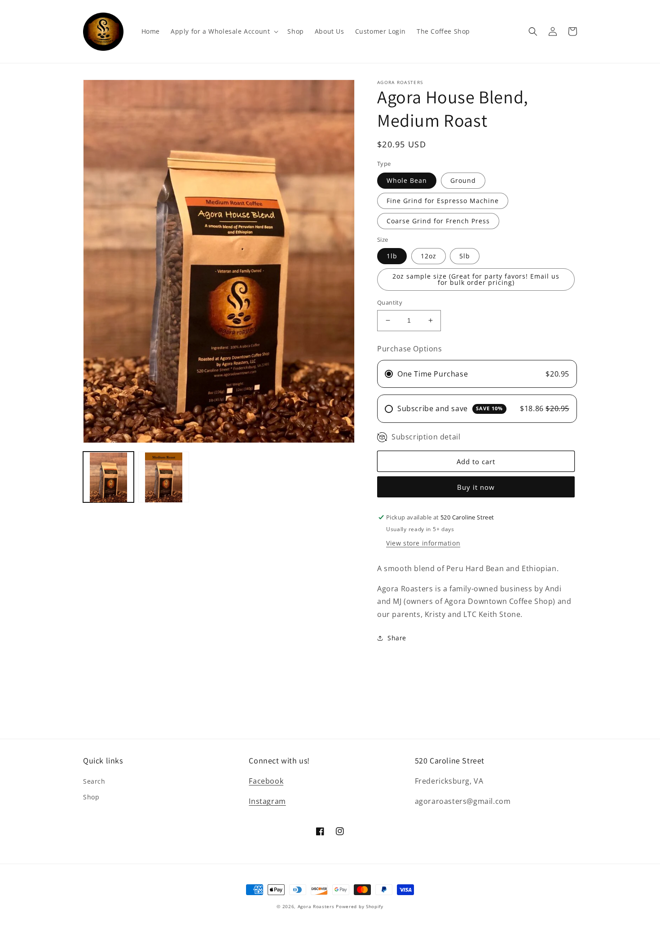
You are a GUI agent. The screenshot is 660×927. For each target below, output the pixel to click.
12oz (428, 256)
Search (94, 781)
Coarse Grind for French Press (438, 221)
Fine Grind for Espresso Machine (443, 200)
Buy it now (476, 487)
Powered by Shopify (359, 906)
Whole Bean (407, 180)
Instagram (267, 801)
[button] (223, 31)
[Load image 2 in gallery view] (163, 477)
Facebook (266, 781)
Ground (463, 180)
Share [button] (396, 638)
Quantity (389, 302)
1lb (392, 256)
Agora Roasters (316, 906)
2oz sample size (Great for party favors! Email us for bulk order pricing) (475, 279)
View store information (423, 543)
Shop (91, 797)
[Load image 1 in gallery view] (108, 477)
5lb (464, 256)
